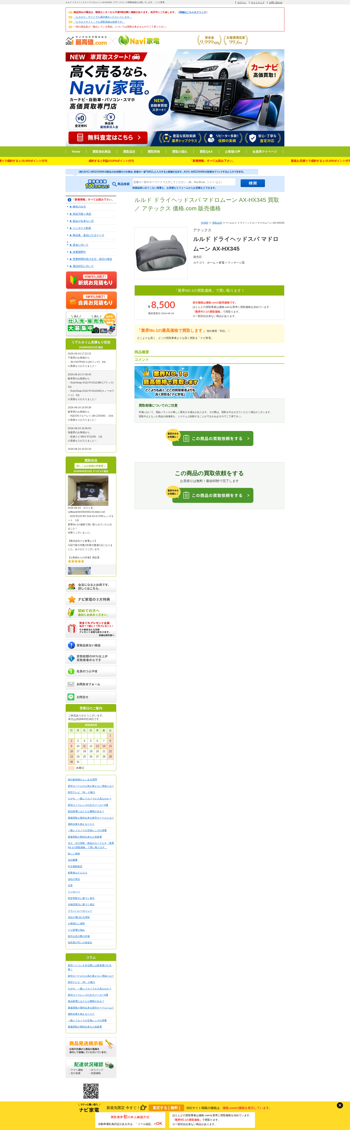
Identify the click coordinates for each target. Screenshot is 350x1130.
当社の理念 (74, 879)
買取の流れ (179, 151)
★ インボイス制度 (80, 228)
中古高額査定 (75, 866)
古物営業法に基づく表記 (81, 904)
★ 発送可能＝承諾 (80, 213)
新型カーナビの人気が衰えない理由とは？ (91, 786)
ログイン (241, 2)
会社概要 (73, 860)
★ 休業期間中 (77, 251)
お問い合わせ (275, 2)
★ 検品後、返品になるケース (86, 235)
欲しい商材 (74, 853)
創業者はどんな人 (77, 872)
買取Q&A (206, 151)
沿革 (70, 885)
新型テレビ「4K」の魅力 (81, 792)
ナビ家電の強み (76, 930)
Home (76, 151)
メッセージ (74, 891)
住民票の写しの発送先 (80, 942)
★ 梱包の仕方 (77, 206)
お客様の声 (232, 151)
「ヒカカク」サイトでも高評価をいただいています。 (103, 17)
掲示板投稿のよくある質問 (82, 779)
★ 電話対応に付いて (81, 266)
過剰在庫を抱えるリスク (81, 824)
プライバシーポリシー (80, 911)
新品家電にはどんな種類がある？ (86, 811)
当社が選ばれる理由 (79, 917)
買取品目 (129, 151)
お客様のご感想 (76, 923)
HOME (204, 222)
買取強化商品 (102, 151)
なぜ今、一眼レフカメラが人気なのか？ (90, 798)
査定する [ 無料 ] (166, 1108)
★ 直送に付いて (79, 244)
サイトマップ (257, 2)
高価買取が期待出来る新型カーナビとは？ (91, 817)
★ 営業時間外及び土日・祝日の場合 (90, 259)
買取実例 (154, 151)
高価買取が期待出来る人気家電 (85, 836)
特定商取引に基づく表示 (81, 898)
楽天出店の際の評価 (79, 936)
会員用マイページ (265, 151)
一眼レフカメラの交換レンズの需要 (87, 830)
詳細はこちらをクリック (192, 12)
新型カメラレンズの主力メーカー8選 (88, 805)
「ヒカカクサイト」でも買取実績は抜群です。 (99, 21)
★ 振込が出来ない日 (81, 220)
